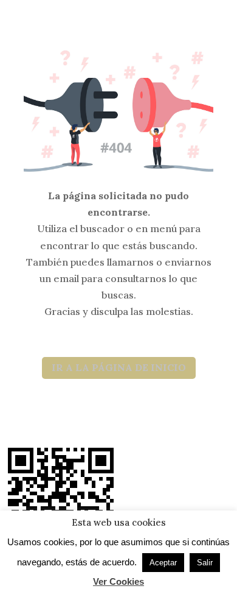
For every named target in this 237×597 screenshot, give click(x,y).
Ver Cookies (118, 581)
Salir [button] (205, 562)
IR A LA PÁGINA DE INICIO (119, 367)
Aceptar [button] (163, 562)
